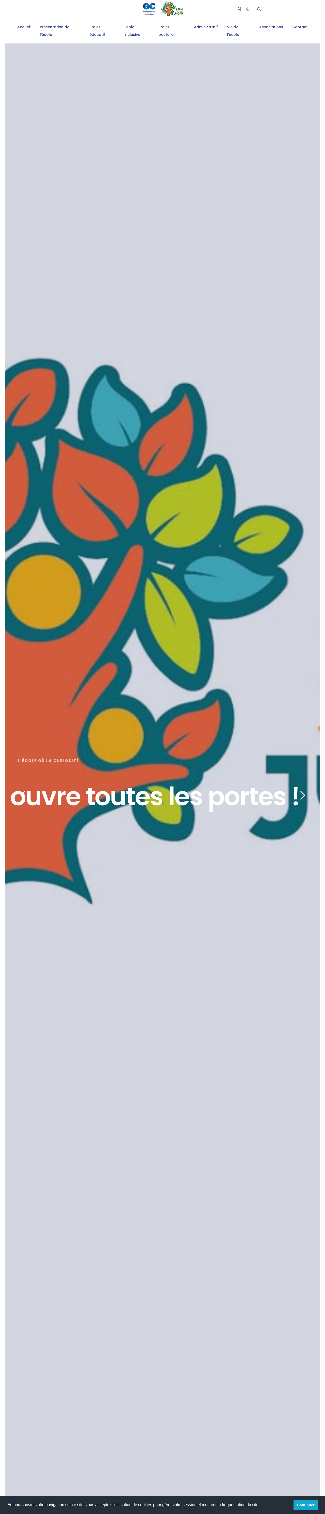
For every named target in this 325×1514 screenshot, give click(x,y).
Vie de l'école (233, 30)
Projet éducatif (97, 30)
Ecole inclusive (132, 30)
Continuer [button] (305, 1505)
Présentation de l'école (54, 30)
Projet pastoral (166, 30)
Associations (271, 26)
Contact (300, 26)
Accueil (24, 26)
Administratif (206, 26)
